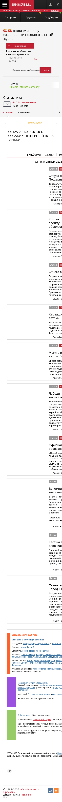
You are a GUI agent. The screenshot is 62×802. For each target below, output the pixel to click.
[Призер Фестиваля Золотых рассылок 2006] (10, 30)
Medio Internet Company (25, 86)
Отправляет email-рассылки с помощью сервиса (31, 10)
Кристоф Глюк (28, 654)
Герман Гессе (25, 657)
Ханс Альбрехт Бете (42, 657)
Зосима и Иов (27, 651)
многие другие (42, 651)
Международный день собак (36, 643)
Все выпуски (34, 122)
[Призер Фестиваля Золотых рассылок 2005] (5, 30)
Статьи (49, 154)
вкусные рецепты (26, 687)
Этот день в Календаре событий (27, 640)
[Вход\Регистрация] (50, 4)
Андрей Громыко (44, 663)
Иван (23, 647)
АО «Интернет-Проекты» (21, 791)
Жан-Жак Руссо (47, 660)
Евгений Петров (28, 663)
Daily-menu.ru (24, 715)
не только (56, 643)
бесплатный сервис (42, 719)
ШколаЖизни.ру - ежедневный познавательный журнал (28, 34)
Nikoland (27, 794)
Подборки (51, 17)
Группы (31, 17)
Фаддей (30, 647)
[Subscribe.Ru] (21, 4)
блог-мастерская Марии (39, 694)
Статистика (12, 97)
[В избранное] (9, 770)
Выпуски (10, 17)
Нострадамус (33, 660)
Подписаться (20, 46)
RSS (35, 58)
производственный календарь (47, 669)
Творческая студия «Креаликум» (33, 683)
